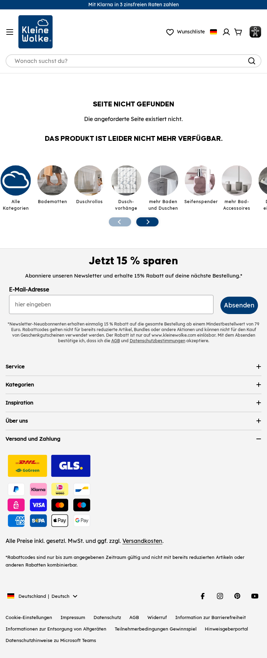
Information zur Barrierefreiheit (210, 617)
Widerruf (157, 617)
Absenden (239, 305)
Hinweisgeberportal (226, 629)
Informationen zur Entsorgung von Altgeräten (56, 629)
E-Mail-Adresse (29, 289)
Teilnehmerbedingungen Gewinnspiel (155, 629)
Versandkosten (142, 540)
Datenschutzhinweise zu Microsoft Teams (51, 640)
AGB (134, 617)
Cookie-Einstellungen (29, 617)
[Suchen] (252, 61)
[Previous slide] (120, 221)
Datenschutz (107, 617)
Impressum (72, 617)
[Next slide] (147, 221)
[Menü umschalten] (10, 32)
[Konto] (226, 32)
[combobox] (133, 60)
